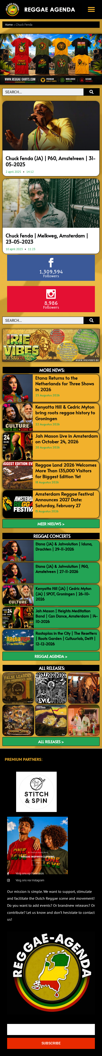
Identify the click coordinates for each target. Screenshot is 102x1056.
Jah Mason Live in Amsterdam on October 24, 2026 (66, 439)
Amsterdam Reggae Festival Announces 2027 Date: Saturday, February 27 (64, 499)
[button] (91, 9)
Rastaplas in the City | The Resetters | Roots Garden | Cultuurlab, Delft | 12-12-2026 (66, 638)
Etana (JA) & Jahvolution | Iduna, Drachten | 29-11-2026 (64, 546)
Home (9, 24)
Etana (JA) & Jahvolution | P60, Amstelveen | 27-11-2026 (62, 568)
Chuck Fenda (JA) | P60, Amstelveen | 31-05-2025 (51, 161)
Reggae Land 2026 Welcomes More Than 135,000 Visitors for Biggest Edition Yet (66, 470)
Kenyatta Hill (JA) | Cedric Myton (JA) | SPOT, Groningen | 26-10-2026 (63, 593)
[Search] (91, 91)
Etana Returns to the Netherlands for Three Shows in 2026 (64, 383)
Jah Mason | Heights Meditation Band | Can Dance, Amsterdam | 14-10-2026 (67, 616)
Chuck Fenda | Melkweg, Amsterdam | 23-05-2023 (47, 238)
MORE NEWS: (52, 370)
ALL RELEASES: (52, 668)
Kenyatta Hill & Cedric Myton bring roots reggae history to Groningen (65, 412)
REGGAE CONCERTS (51, 536)
